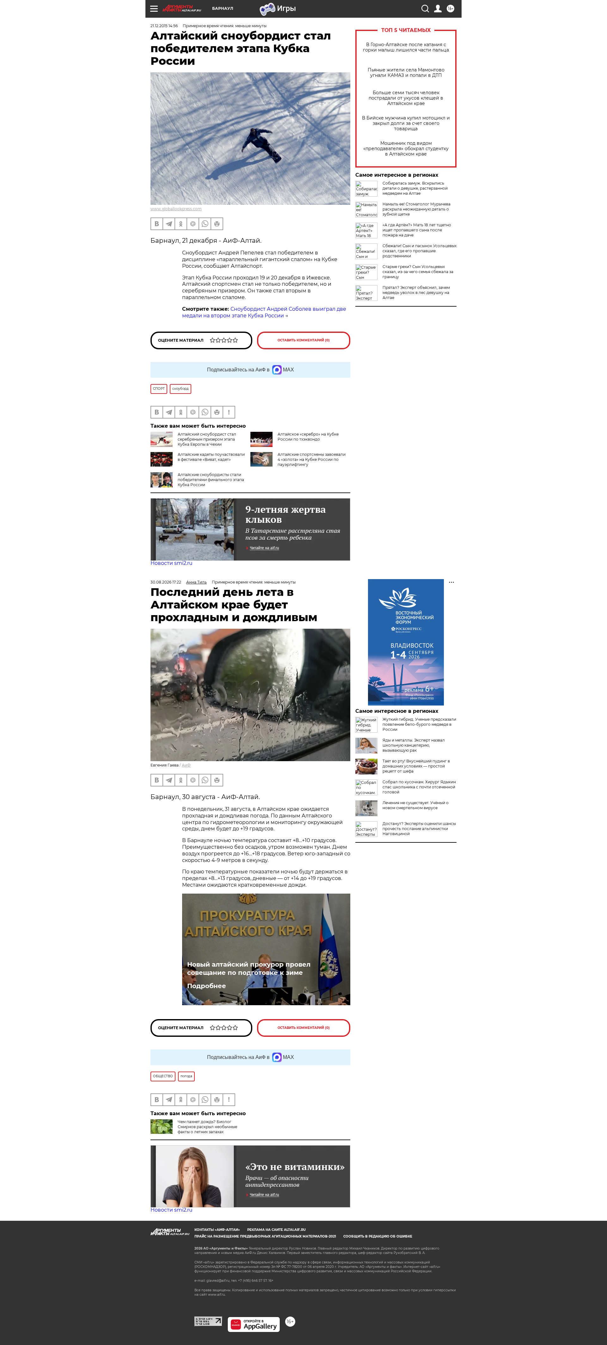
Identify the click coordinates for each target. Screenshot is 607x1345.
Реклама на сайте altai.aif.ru (276, 1230)
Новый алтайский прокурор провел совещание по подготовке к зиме (248, 968)
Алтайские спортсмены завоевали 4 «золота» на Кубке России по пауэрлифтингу (312, 459)
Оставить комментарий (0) (304, 340)
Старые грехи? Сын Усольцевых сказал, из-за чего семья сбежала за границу (418, 271)
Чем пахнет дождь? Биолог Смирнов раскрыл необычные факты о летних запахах (207, 1126)
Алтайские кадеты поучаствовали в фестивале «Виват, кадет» (211, 457)
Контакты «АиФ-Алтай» (217, 1230)
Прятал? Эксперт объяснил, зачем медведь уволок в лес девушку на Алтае (416, 292)
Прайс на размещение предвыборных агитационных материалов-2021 (265, 1236)
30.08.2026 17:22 (165, 582)
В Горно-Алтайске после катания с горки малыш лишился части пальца (406, 47)
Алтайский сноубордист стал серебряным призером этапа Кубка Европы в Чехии (207, 439)
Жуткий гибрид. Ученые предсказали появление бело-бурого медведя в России (419, 724)
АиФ (186, 765)
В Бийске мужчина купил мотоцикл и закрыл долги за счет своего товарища (406, 123)
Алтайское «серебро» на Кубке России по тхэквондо (308, 437)
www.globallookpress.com (176, 208)
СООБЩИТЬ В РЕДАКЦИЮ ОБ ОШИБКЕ (377, 1236)
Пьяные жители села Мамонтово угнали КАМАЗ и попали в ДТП (406, 72)
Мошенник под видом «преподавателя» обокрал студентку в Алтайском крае (406, 149)
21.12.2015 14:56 (164, 25)
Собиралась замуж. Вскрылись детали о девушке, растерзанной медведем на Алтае (415, 188)
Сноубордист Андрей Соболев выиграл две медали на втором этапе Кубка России (264, 312)
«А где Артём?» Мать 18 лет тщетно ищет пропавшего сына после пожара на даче (417, 230)
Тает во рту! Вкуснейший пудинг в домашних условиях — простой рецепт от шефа (416, 766)
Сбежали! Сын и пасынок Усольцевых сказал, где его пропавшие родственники (420, 250)
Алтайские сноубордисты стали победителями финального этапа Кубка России (211, 479)
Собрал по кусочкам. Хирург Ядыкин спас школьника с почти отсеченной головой (419, 786)
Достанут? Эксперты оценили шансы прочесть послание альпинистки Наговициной (419, 828)
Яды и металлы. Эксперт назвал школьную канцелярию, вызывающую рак (414, 745)
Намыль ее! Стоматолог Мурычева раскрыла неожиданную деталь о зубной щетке (417, 209)
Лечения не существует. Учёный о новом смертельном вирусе (416, 805)
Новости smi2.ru (171, 563)
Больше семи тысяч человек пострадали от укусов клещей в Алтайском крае (406, 98)
